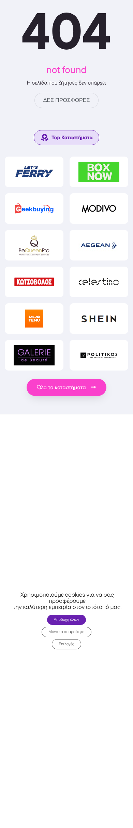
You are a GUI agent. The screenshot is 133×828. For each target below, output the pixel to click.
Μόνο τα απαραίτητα (66, 632)
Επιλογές (66, 644)
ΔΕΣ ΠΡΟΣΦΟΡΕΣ (66, 100)
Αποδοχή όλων (66, 620)
